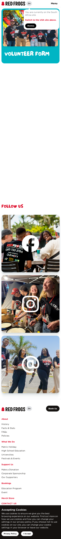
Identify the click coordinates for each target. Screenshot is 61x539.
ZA (29, 3)
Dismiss (30, 26)
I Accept (27, 534)
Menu (54, 3)
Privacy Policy (10, 534)
